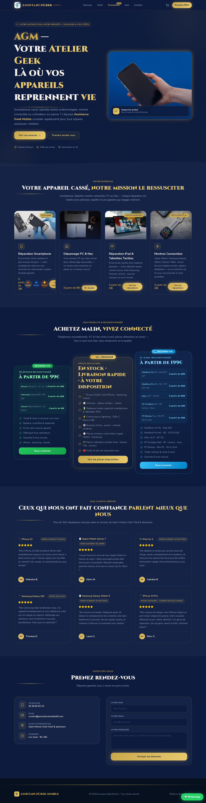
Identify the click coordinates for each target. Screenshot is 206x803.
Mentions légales (177, 794)
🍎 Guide (28, 283)
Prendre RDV (182, 5)
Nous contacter (42, 450)
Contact (138, 5)
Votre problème (120, 729)
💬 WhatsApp (192, 796)
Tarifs (100, 5)
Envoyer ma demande (149, 756)
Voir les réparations (132, 286)
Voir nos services (28, 135)
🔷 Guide (36, 283)
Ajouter (91, 288)
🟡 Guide (44, 283)
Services (87, 5)
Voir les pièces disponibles (103, 459)
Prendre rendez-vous (63, 135)
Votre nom (117, 702)
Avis (127, 5)
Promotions (114, 5)
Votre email (117, 716)
